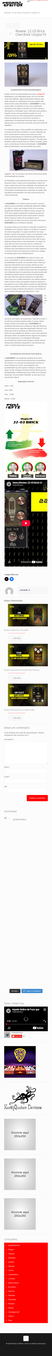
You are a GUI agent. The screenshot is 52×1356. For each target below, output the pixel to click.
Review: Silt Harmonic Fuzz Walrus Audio (19, 710)
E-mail (7, 777)
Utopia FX (41, 94)
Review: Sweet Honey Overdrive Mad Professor (22, 670)
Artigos (11, 1249)
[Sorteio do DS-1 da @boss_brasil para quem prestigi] (26, 931)
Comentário (9, 739)
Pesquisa (11, 1295)
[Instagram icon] (29, 1347)
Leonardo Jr (25, 590)
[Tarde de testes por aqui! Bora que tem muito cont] (26, 834)
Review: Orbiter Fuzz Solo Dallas (16, 630)
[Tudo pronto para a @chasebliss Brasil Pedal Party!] (26, 904)
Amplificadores (14, 1245)
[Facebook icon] (23, 1347)
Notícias (11, 1291)
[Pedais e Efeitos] (12, 4)
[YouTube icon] (26, 1347)
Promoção (12, 1299)
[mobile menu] (48, 4)
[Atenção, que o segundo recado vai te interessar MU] (26, 938)
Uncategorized (13, 1312)
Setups (11, 1308)
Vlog (10, 1320)
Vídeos (11, 1316)
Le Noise (11, 1279)
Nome (7, 767)
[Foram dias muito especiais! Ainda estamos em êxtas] (26, 965)
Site (5, 786)
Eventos (11, 1262)
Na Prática (12, 1287)
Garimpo (11, 1266)
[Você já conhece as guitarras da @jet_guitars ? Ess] (26, 918)
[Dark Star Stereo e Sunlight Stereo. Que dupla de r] (26, 828)
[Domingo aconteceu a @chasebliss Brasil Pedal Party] (26, 866)
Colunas (11, 1254)
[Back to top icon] (26, 1338)
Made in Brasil (13, 1283)
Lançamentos (13, 1274)
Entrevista (11, 1258)
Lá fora (11, 1270)
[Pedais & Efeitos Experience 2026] (26, 926)
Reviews (11, 1304)
